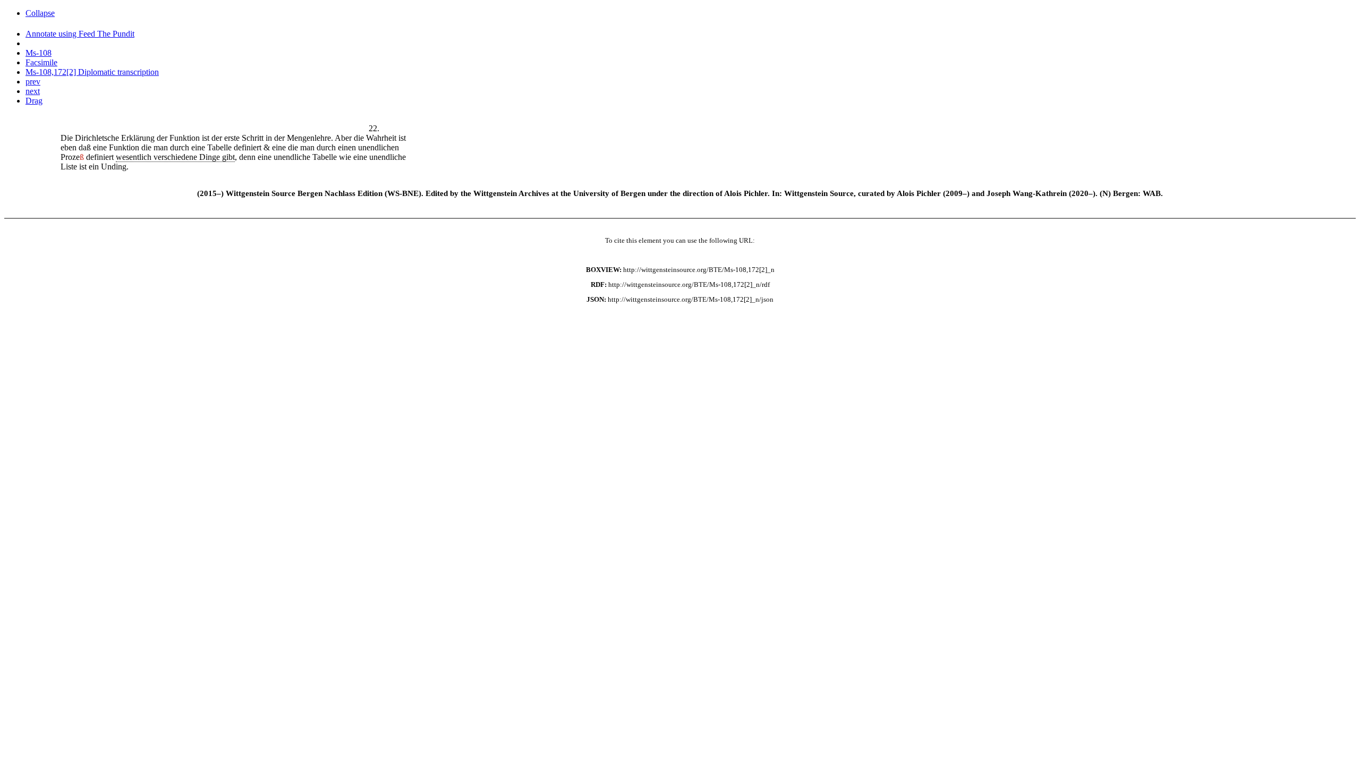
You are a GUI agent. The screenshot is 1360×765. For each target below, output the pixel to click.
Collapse (40, 13)
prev (33, 81)
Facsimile (41, 62)
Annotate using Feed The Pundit (80, 33)
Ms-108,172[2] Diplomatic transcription (92, 71)
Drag (34, 100)
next (33, 91)
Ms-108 (39, 52)
